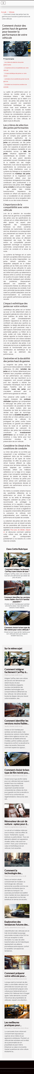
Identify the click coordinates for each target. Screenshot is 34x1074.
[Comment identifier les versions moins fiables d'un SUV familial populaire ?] (17, 588)
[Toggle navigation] (3, 2)
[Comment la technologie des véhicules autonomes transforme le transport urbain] (17, 859)
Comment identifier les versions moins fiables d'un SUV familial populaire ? (17, 599)
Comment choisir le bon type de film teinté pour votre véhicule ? (17, 628)
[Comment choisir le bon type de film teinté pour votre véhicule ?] (17, 618)
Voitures (11, 12)
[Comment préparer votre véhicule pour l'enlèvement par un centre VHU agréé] (17, 962)
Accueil (3, 12)
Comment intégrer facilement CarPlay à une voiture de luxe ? (17, 570)
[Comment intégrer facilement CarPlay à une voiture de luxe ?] (17, 560)
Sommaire (9, 59)
